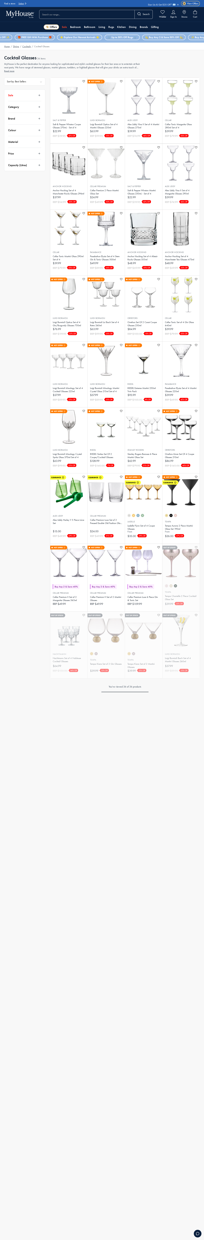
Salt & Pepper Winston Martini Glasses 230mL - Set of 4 (141, 192)
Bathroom (89, 27)
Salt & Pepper (59, 120)
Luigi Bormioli (97, 120)
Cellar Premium (98, 186)
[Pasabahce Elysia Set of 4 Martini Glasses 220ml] (181, 361)
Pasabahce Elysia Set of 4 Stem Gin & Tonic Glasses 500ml (105, 258)
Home (7, 46)
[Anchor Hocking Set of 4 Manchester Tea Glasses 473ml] (181, 229)
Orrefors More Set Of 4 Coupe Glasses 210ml (179, 456)
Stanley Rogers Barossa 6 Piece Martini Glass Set (142, 456)
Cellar (168, 120)
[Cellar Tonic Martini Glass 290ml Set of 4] (68, 229)
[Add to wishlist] (83, 81)
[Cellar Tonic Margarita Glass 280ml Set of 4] (181, 97)
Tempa (168, 521)
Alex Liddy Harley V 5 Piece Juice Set (68, 522)
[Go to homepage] (20, 14)
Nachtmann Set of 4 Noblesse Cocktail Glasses (67, 660)
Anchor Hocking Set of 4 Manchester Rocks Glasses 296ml (68, 192)
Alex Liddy (132, 120)
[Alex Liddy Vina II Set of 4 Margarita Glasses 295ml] (181, 163)
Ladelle (131, 521)
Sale (64, 27)
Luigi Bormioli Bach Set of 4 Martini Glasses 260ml (178, 660)
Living (101, 27)
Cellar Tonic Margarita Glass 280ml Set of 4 (178, 126)
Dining (133, 27)
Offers (53, 27)
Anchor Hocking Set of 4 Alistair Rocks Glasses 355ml (142, 258)
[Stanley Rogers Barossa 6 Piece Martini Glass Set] (143, 426)
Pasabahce (95, 252)
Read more (9, 71)
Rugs (111, 27)
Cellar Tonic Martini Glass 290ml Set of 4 (68, 258)
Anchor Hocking (62, 186)
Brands (144, 27)
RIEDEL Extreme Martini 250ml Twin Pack (141, 390)
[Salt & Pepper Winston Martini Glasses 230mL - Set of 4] (143, 163)
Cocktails (26, 46)
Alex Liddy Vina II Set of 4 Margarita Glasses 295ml (177, 192)
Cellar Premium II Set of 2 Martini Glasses (105, 599)
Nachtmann (59, 654)
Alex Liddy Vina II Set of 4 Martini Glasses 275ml (143, 126)
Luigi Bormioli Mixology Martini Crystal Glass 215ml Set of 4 (104, 390)
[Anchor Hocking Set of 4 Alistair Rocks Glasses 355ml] (143, 229)
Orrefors (132, 318)
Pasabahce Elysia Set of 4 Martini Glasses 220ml (181, 390)
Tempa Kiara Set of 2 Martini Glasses (141, 665)
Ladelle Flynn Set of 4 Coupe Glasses (141, 527)
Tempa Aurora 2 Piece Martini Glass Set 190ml (179, 527)
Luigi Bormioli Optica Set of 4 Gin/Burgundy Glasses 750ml (67, 324)
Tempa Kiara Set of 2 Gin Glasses (106, 663)
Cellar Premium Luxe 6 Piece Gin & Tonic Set (142, 599)
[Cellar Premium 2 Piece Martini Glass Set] (106, 163)
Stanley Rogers (135, 450)
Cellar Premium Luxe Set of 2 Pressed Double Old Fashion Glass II (106, 522)
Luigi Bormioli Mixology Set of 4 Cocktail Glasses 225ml (68, 390)
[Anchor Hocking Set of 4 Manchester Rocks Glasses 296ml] (68, 163)
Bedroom (75, 27)
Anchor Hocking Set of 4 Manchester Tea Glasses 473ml (179, 258)
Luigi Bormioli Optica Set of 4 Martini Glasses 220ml (104, 126)
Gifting (155, 27)
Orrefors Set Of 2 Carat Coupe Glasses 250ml (142, 324)
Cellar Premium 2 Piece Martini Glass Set (104, 192)
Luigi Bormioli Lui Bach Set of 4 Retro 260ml (104, 324)
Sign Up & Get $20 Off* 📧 (162, 2)
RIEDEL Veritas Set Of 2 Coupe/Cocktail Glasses (101, 456)
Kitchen (121, 27)
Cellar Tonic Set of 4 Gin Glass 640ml (179, 324)
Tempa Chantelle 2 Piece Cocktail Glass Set (180, 598)
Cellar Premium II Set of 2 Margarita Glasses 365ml (65, 599)
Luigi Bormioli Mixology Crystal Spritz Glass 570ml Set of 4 (67, 456)
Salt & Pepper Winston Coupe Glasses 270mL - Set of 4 (67, 126)
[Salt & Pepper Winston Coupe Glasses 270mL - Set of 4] (68, 97)
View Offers (191, 3)
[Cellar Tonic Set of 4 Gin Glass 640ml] (181, 295)
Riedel (130, 384)
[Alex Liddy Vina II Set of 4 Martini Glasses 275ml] (143, 97)
